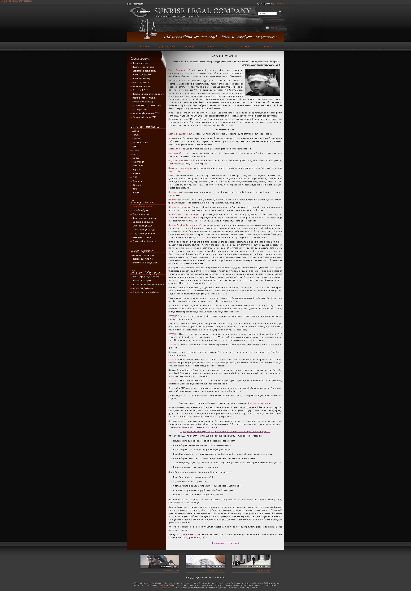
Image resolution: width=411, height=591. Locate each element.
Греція (135, 146)
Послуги (190, 46)
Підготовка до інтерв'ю (143, 67)
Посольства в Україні (142, 280)
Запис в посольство (141, 86)
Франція (136, 185)
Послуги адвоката (140, 63)
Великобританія (140, 142)
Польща (136, 173)
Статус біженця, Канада (143, 229)
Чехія (134, 188)
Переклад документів (142, 258)
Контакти (266, 46)
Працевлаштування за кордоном (148, 94)
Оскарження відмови (142, 222)
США (134, 177)
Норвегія (136, 169)
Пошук (261, 10)
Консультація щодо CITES (144, 117)
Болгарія (136, 138)
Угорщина (137, 181)
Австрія (135, 131)
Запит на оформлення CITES (145, 113)
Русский (268, 3)
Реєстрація (138, 3)
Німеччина (137, 165)
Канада (135, 158)
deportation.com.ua (215, 570)
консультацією (190, 534)
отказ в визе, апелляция (258, 566)
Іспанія (135, 150)
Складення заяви (140, 214)
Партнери (244, 46)
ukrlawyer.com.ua (171, 570)
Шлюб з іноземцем (141, 74)
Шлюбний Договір (141, 78)
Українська (278, 3)
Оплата (209, 46)
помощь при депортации (211, 566)
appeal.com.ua (264, 570)
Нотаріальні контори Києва (145, 292)
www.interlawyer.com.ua (162, 587)
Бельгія (136, 134)
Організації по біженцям (144, 241)
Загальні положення (142, 206)
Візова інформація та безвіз (145, 276)
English (259, 3)
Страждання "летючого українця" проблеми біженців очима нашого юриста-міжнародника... (225, 431)
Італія (135, 154)
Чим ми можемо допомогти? (225, 543)
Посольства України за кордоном (148, 284)
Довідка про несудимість (144, 70)
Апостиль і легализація (143, 255)
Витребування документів (144, 262)
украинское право (169, 566)
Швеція (135, 192)
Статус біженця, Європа (143, 233)
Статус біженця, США (142, 225)
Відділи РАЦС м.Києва (142, 288)
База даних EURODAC (142, 237)
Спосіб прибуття (140, 210)
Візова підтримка (140, 82)
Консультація (167, 46)
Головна (144, 46)
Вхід (129, 3)
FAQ (226, 46)
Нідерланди (138, 161)
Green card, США (140, 90)
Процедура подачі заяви (144, 218)
